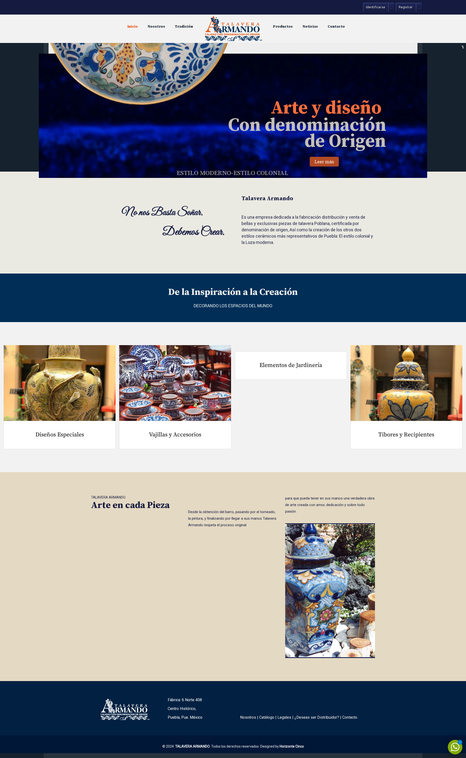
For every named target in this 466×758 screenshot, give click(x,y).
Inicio (132, 26)
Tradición (184, 26)
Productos (283, 26)
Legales (284, 717)
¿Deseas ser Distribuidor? (316, 717)
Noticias (310, 26)
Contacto (336, 26)
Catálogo (266, 717)
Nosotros (156, 26)
